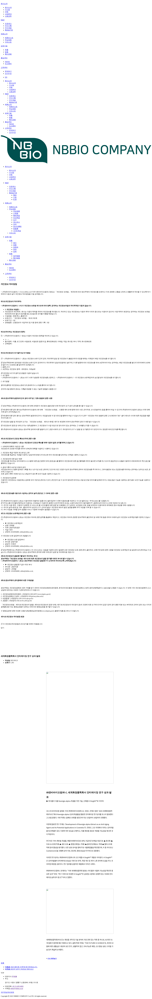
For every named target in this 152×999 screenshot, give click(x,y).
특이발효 (16, 258)
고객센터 (4, 67)
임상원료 (16, 218)
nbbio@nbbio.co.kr (16, 988)
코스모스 (16, 222)
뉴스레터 (8, 64)
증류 (15, 245)
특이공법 (8, 54)
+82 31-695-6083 (17, 986)
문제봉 (14, 976)
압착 (15, 251)
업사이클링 (17, 226)
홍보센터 (4, 58)
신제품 (15, 213)
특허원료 (16, 215)
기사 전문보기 (52, 958)
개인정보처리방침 (7, 992)
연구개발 (8, 28)
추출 (6, 50)
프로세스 (8, 23)
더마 (15, 224)
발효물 (15, 229)
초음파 (15, 247)
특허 (15, 195)
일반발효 (16, 256)
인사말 (7, 10)
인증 (15, 197)
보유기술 (4, 46)
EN (6, 77)
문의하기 (8, 71)
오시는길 (8, 73)
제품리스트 (9, 38)
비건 (15, 220)
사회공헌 (8, 16)
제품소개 (4, 34)
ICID (15, 199)
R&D (2, 20)
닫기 (2, 628)
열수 (15, 243)
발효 (6, 52)
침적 (15, 249)
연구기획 (8, 26)
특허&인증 (9, 30)
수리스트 (8, 42)
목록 (2, 963)
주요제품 (8, 40)
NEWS (7, 62)
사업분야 (8, 14)
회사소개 (4, 4)
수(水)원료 (17, 231)
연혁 (6, 12)
